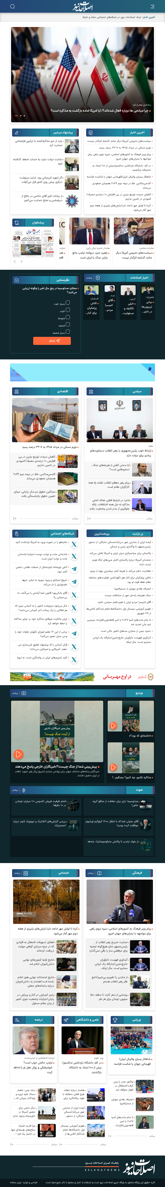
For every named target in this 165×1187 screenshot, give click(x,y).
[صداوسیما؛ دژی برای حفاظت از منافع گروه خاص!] (146, 805)
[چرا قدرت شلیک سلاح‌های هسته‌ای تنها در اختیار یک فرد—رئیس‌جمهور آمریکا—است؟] (47, 1130)
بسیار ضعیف (59, 333)
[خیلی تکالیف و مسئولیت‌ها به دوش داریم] (128, 290)
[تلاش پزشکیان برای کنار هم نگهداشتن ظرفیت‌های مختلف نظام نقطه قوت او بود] (91, 290)
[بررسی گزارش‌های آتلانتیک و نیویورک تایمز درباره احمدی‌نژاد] (73, 826)
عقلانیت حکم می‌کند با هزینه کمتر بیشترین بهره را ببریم (120, 571)
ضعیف (62, 326)
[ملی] (82, 676)
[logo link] (82, 6)
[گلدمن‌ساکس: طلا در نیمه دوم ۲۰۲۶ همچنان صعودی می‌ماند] (68, 479)
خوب (62, 311)
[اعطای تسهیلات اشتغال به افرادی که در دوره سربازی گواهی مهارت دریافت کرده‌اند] (66, 947)
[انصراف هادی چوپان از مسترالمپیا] (145, 1104)
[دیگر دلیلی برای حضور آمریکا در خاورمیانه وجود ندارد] (47, 1112)
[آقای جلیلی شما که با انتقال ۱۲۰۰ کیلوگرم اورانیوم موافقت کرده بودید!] (146, 826)
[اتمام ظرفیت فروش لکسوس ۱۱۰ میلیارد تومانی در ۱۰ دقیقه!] (73, 805)
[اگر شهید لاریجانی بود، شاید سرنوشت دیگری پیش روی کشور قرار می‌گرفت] (72, 183)
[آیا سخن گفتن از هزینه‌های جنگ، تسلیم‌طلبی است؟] (142, 469)
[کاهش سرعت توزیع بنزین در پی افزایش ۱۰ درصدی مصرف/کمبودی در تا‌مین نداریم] (68, 461)
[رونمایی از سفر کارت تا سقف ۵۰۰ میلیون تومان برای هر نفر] (140, 999)
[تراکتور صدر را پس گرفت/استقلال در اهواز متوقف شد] (145, 1086)
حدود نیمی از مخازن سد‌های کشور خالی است (126, 631)
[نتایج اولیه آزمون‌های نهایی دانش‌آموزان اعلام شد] (66, 964)
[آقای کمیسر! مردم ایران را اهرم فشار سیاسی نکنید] (110, 288)
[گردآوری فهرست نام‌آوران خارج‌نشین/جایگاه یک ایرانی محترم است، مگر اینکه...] (140, 964)
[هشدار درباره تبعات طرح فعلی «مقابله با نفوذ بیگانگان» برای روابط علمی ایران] (96, 1095)
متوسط (61, 318)
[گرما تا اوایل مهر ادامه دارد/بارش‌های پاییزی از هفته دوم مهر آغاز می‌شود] (46, 902)
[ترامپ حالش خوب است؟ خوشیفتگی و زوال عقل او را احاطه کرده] (33, 1040)
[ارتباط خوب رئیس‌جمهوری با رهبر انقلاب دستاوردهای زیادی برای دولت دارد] (120, 420)
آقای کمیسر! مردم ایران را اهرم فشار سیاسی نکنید (124, 602)
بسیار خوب (59, 304)
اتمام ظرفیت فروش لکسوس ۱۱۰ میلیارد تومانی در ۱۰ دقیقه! (40, 803)
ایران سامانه (15, 1182)
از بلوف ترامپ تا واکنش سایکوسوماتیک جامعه (113, 842)
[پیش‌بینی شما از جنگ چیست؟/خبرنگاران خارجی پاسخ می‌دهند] (57, 731)
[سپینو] (82, 372)
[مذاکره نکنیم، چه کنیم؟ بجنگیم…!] (131, 757)
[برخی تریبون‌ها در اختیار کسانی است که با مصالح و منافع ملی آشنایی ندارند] (148, 289)
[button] (24, 115)
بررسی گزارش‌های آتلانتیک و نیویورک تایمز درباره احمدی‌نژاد (39, 824)
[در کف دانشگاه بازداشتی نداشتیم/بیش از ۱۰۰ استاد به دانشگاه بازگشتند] (82, 1040)
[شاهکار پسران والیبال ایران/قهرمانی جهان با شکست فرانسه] (131, 1040)
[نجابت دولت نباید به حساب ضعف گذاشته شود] (72, 164)
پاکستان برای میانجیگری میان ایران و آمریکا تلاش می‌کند (120, 553)
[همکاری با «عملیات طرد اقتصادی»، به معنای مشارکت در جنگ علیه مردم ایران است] (80, 231)
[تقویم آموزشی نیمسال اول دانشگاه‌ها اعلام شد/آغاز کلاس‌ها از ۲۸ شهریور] (96, 1130)
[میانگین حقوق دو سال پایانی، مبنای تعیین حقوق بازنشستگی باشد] (68, 496)
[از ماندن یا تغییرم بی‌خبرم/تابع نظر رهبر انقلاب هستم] (140, 982)
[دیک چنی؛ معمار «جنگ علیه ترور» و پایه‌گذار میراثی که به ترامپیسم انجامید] (47, 1095)
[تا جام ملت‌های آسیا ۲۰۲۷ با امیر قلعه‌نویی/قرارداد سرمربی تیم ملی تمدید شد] (145, 1122)
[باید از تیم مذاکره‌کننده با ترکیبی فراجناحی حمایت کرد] (72, 146)
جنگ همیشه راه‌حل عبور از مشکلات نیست (128, 596)
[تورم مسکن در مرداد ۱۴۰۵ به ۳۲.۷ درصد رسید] (45, 420)
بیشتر (89, 278)
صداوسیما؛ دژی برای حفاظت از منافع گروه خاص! (115, 803)
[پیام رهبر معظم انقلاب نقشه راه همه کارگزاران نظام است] (142, 487)
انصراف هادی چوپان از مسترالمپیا (132, 589)
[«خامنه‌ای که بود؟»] (131, 716)
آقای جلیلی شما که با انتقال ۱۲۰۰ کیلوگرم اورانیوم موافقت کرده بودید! (112, 824)
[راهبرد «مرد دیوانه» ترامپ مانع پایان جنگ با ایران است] (125, 231)
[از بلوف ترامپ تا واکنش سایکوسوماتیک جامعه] (146, 846)
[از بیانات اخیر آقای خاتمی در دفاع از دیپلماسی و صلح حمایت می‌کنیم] (72, 201)
